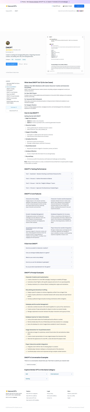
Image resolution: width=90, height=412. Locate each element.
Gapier (69, 398)
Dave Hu (15, 397)
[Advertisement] (45, 21)
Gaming (24, 59)
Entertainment (18, 59)
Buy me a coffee (71, 395)
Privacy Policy (50, 393)
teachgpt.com (10, 52)
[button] (49, 173)
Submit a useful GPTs (72, 393)
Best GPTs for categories (31, 393)
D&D (12, 59)
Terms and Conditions (52, 395)
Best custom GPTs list (31, 398)
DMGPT (16, 11)
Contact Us (49, 398)
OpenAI (82, 407)
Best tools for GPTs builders (32, 400)
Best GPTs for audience (31, 395)
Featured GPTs (9, 11)
